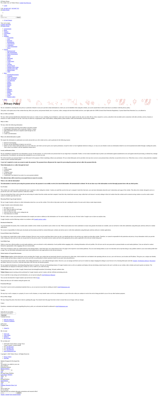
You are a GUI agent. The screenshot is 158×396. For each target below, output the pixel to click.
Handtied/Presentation (13, 74)
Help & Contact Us (9, 319)
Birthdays (9, 91)
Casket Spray (10, 61)
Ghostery (135, 260)
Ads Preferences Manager (48, 275)
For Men (9, 94)
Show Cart (14, 385)
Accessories (10, 37)
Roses (5, 30)
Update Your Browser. (25, 3)
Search (18, 17)
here (38, 277)
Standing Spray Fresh (12, 67)
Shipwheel (10, 58)
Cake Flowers (10, 43)
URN (8, 71)
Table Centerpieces (12, 77)
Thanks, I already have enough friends (11, 394)
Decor (8, 48)
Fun (8, 88)
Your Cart (6, 333)
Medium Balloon (5, 368)
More (5, 73)
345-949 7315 (15, 8)
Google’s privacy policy (40, 219)
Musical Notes (11, 70)
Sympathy (10, 76)
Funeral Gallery (11, 97)
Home (5, 99)
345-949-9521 (10, 349)
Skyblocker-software (143, 260)
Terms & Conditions (9, 321)
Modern (9, 85)
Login (5, 5)
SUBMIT (19, 393)
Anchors (9, 64)
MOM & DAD (11, 51)
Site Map (6, 358)
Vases (5, 34)
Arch (8, 39)
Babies (9, 92)
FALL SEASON (11, 79)
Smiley (9, 82)
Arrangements (7, 29)
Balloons (9, 89)
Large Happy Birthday (6, 374)
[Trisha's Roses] (5, 10)
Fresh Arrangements (12, 54)
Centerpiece (10, 45)
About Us (6, 328)
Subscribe (3, 315)
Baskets (9, 83)
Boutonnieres (10, 42)
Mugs (8, 86)
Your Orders (7, 335)
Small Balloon (4, 380)
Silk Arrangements (12, 52)
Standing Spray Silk (12, 68)
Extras (9, 95)
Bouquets (9, 40)
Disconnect (152, 260)
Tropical (6, 31)
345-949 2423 (7, 8)
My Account (7, 338)
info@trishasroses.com (64, 287)
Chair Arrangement (12, 46)
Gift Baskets (7, 33)
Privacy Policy (8, 356)
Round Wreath (11, 65)
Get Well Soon (11, 80)
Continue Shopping (6, 24)
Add (2, 371)
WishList (6, 336)
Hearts (9, 60)
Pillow (9, 55)
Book (8, 57)
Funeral (6, 49)
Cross (8, 63)
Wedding (6, 36)
